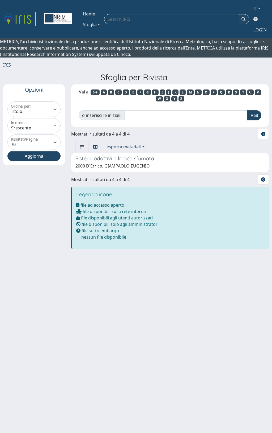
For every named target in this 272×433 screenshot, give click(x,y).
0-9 (95, 92)
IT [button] (255, 8)
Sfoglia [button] (90, 24)
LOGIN (260, 30)
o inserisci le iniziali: (101, 115)
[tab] (82, 146)
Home (89, 14)
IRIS (7, 65)
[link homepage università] (58, 19)
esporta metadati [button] (124, 147)
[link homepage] (19, 19)
